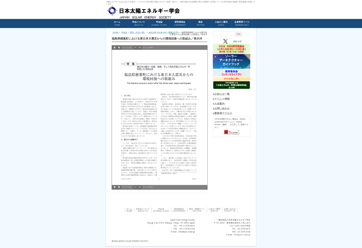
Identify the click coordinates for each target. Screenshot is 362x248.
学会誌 (124, 32)
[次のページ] (119, 47)
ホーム (117, 23)
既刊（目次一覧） (138, 32)
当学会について (143, 210)
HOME (115, 32)
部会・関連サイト (197, 210)
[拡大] (140, 47)
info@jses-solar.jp (242, 234)
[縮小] (135, 47)
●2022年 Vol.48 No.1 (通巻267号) (163, 32)
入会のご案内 (221, 23)
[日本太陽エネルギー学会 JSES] (143, 12)
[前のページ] (114, 47)
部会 (200, 23)
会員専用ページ (241, 23)
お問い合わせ (230, 210)
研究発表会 (180, 23)
